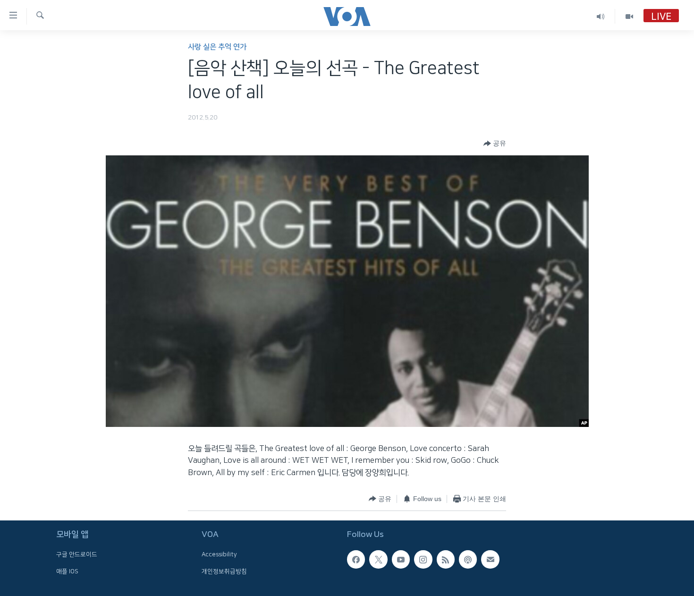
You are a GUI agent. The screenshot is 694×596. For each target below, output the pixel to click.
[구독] (490, 559)
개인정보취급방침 (224, 571)
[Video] (629, 16)
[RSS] (446, 559)
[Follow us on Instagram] (423, 559)
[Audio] (600, 16)
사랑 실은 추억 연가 (217, 47)
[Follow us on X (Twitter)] (378, 559)
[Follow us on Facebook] (356, 559)
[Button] (494, 143)
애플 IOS (67, 571)
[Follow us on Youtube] (401, 559)
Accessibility (219, 554)
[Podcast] (468, 559)
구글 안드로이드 (76, 554)
